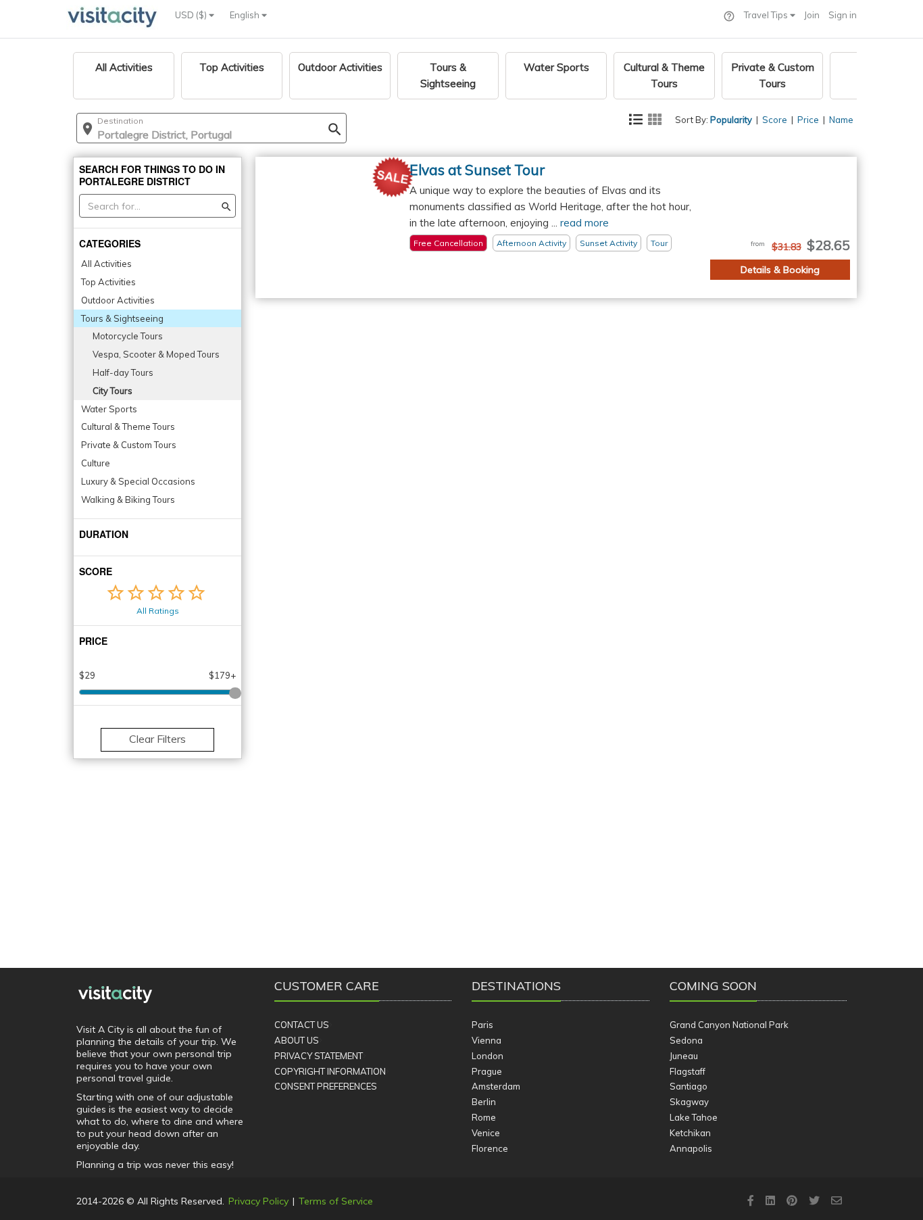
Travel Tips (767, 14)
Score (774, 119)
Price (808, 119)
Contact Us (301, 1024)
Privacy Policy (258, 1201)
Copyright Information (330, 1071)
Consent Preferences (325, 1086)
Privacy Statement (318, 1055)
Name (841, 119)
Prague (487, 1071)
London (487, 1055)
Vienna (486, 1040)
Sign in (842, 14)
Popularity (731, 119)
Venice (486, 1132)
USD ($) (192, 14)
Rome (484, 1117)
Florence (490, 1148)
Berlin (484, 1101)
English (245, 14)
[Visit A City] (115, 995)
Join (812, 14)
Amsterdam (496, 1086)
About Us (296, 1040)
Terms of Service (336, 1201)
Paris (482, 1024)
